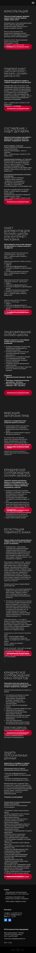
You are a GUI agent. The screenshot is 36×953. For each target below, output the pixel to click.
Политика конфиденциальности (14, 938)
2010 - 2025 (8, 942)
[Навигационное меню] (33, 3)
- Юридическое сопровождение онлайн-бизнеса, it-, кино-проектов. (17, 893)
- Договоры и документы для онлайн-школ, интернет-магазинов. (17, 897)
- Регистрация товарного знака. (15, 901)
